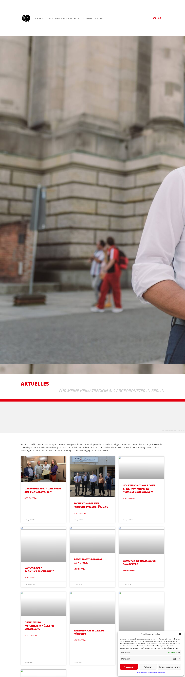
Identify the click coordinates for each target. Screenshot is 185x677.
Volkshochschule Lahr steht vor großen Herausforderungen (139, 488)
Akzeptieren (129, 667)
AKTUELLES (79, 18)
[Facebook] (154, 18)
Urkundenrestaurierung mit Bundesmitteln (43, 490)
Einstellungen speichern (169, 667)
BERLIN (89, 18)
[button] (180, 634)
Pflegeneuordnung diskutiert (88, 561)
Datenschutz (152, 672)
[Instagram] (159, 18)
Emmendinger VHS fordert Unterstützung (91, 505)
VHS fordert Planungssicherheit (39, 569)
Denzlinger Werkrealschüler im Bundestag (39, 625)
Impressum (161, 672)
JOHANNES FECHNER (44, 18)
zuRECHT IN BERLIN (63, 18)
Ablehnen (148, 667)
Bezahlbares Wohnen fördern (89, 632)
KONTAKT (99, 18)
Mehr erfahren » (31, 498)
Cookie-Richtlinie (141, 672)
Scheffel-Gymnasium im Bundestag (139, 562)
